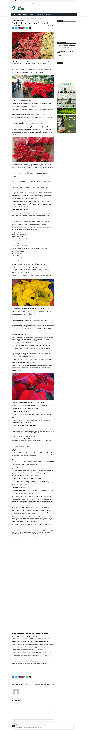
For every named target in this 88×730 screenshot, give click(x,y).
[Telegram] (24, 28)
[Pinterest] (21, 28)
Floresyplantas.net (16, 25)
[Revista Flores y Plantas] (20, 7)
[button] (74, 14)
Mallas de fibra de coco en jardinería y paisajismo (66, 58)
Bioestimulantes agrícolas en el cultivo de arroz (21, 684)
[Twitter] (75, 1)
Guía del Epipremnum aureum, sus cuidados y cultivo (65, 52)
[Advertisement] (54, 9)
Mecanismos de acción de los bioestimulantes (44, 684)
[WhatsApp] (27, 28)
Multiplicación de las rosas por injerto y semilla (66, 45)
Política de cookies (38, 727)
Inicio (13, 18)
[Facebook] (74, 1)
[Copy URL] (30, 28)
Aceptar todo (54, 725)
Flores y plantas (17, 18)
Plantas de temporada (25, 18)
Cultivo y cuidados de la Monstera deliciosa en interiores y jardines (65, 48)
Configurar (69, 725)
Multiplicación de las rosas (62, 55)
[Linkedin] (19, 28)
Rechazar (61, 725)
